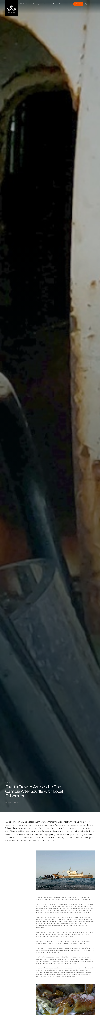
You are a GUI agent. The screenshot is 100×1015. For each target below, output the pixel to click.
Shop (60, 4)
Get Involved (46, 4)
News (54, 4)
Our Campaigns (35, 4)
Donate (78, 4)
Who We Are (24, 4)
